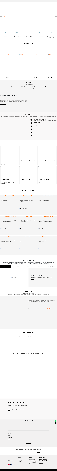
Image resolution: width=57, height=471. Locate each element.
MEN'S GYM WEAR (36, 77)
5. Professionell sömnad (28, 216)
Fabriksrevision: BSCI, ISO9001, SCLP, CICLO (39, 128)
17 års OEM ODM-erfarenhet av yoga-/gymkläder (40, 119)
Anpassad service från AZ (37, 135)
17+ (12, 87)
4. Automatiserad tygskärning (9, 216)
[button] (1, 16)
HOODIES (21, 77)
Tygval (2, 159)
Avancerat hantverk (24, 159)
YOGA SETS (50, 61)
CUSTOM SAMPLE (17, 33)
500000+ (44, 87)
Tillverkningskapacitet (43, 159)
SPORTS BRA (7, 61)
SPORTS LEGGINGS (21, 61)
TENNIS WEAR (7, 77)
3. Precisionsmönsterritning (47, 195)
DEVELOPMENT (28, 33)
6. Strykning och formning (47, 216)
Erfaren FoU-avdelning (36, 125)
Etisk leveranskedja (5, 179)
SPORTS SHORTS (36, 61)
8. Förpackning (28, 236)
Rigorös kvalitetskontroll (25, 179)
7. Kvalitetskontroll (9, 236)
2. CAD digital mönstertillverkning (28, 195)
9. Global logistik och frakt (47, 236)
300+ (33, 87)
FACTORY (51, 33)
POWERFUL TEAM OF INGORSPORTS (18, 403)
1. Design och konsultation (9, 195)
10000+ (23, 87)
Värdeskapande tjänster (44, 179)
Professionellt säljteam (37, 122)
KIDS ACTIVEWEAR (50, 77)
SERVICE (6, 33)
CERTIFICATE (40, 33)
